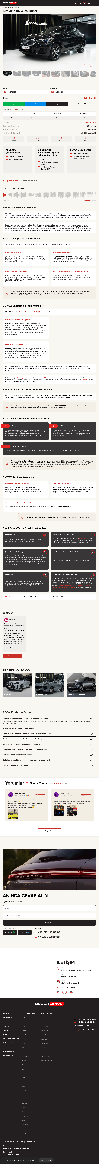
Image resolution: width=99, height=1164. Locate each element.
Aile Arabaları (45, 1035)
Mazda (24, 1090)
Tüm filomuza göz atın (13, 597)
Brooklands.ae (84, 539)
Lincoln (24, 1082)
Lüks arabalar (45, 1026)
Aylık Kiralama (8, 1051)
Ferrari (24, 1030)
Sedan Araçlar (45, 1052)
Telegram (23, 932)
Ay (23, 109)
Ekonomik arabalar (46, 1060)
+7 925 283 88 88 (49, 936)
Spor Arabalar (45, 1018)
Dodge (24, 1112)
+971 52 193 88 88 (49, 932)
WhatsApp (8, 932)
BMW (23, 1048)
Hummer (24, 1103)
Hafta (19, 109)
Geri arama (85, 1015)
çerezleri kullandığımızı (27, 1160)
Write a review (12, 656)
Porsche (24, 1043)
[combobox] (6, 915)
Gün (15, 109)
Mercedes (25, 1052)
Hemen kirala (49, 923)
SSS (4, 1022)
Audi (23, 1069)
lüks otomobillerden (65, 586)
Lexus (23, 1107)
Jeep (23, 1095)
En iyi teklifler (8, 1018)
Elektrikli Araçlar (46, 1056)
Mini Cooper (25, 1056)
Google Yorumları (40, 783)
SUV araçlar (44, 1030)
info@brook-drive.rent (70, 983)
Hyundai (24, 1060)
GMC (23, 1086)
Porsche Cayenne (25, 312)
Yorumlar (7, 1026)
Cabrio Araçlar (45, 1022)
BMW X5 (45, 378)
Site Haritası (8, 1055)
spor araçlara (77, 586)
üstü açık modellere (68, 587)
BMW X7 (85, 380)
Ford (23, 1073)
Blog (5, 1034)
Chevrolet (25, 1124)
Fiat (23, 1099)
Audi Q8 (37, 312)
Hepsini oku (49, 831)
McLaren (24, 1022)
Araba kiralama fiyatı (9, 1038)
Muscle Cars (44, 1043)
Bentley (24, 1039)
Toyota (24, 1129)
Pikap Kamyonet (45, 1048)
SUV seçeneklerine (24, 378)
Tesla (23, 1077)
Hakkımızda (7, 1030)
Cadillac (24, 1065)
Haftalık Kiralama (9, 1047)
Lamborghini (25, 1018)
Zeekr (23, 1026)
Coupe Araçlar (45, 1039)
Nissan (24, 1120)
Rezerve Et (82, 104)
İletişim (6, 1013)
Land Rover (25, 1116)
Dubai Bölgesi (8, 1043)
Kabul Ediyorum (46, 1160)
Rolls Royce (25, 1035)
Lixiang (24, 1133)
